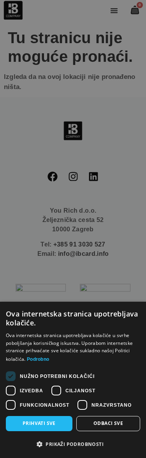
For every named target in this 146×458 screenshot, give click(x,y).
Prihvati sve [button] (39, 423)
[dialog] (73, 229)
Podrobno (38, 359)
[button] (73, 444)
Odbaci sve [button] (108, 423)
